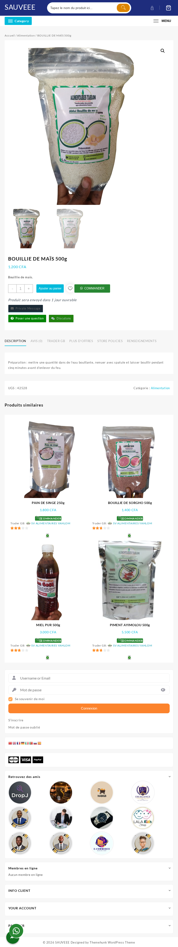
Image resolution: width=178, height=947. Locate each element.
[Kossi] (61, 843)
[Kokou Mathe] (142, 792)
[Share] (12, 937)
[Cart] (168, 8)
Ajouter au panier (50, 288)
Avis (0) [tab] (37, 341)
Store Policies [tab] (110, 341)
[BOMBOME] (101, 843)
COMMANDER (94, 288)
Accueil (10, 35)
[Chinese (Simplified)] (10, 743)
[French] (19, 743)
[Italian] (27, 743)
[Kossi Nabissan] (101, 792)
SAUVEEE (20, 7)
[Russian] (35, 743)
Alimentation (26, 35)
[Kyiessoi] (142, 817)
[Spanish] (40, 743)
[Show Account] (152, 8)
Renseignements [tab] (141, 341)
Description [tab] (15, 341)
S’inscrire (15, 720)
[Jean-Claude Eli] (61, 817)
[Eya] (142, 843)
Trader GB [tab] (56, 341)
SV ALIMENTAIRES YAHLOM (50, 523)
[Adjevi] (20, 817)
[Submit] (123, 8)
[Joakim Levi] (20, 792)
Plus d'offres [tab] (81, 341)
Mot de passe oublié (24, 727)
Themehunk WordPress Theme (112, 942)
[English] (15, 743)
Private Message (27, 308)
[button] (163, 51)
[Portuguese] (31, 743)
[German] (23, 743)
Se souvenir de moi (30, 699)
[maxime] (101, 817)
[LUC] (20, 843)
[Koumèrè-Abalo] (61, 792)
